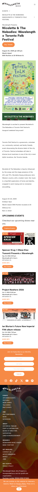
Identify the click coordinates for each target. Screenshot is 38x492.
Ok (19, 489)
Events (5, 11)
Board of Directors (10, 431)
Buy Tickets (8, 44)
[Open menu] (35, 4)
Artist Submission (9, 454)
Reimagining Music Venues (12, 442)
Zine (4, 412)
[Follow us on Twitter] (21, 381)
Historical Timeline (10, 426)
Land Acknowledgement (11, 435)
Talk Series (7, 405)
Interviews (7, 419)
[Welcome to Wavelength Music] (11, 4)
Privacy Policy (8, 466)
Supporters (7, 433)
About (5, 424)
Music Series (7, 402)
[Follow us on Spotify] (32, 381)
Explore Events (9, 228)
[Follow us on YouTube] (27, 381)
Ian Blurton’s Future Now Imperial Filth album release (18, 328)
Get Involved (7, 449)
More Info (6, 263)
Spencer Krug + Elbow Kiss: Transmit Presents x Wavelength (17, 252)
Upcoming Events (9, 398)
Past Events (7, 407)
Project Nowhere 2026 (13, 290)
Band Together (8, 445)
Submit (19, 374)
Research (6, 440)
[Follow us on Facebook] (11, 381)
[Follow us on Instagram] (5, 381)
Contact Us (7, 452)
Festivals (6, 400)
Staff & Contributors (10, 428)
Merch (5, 457)
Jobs (4, 459)
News (4, 417)
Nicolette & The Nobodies (19, 116)
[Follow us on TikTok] (16, 381)
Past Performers (9, 414)
